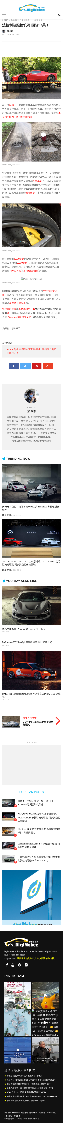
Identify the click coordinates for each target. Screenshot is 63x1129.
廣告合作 (17, 1116)
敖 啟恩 (10, 31)
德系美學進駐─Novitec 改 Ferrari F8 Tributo (23, 629)
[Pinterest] (19, 965)
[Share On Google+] (48, 366)
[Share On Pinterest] (36, 366)
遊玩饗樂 (9, 1116)
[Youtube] (13, 965)
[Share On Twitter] (25, 366)
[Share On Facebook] (14, 366)
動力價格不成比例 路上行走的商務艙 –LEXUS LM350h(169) (32, 1096)
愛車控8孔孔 (51, 1113)
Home (5, 20)
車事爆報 (38, 20)
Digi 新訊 (7, 515)
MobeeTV (16, 1113)
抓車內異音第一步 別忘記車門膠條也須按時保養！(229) (30, 1088)
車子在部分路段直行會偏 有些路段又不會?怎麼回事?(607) (31, 1080)
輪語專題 (24, 1113)
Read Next (29, 718)
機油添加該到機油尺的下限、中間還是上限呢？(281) (29, 1084)
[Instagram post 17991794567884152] (45, 995)
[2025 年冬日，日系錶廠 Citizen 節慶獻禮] (17, 1022)
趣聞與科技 (27, 20)
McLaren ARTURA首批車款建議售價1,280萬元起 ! (27, 642)
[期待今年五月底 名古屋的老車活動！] (17, 995)
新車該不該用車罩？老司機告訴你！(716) (24, 1076)
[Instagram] (26, 965)
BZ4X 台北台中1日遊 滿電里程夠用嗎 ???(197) (26, 1092)
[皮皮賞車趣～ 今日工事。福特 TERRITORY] (45, 1022)
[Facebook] (7, 965)
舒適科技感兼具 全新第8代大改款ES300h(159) (26, 1100)
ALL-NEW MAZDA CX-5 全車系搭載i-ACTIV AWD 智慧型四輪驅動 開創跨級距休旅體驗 (39, 817)
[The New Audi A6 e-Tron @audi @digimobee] (17, 1050)
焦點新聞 (15, 20)
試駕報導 (42, 1113)
